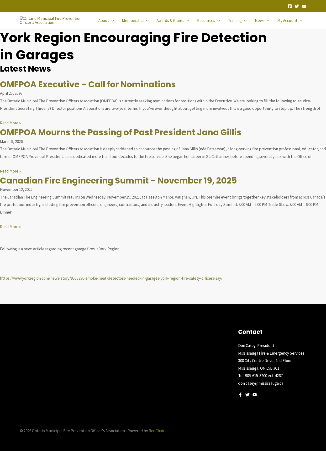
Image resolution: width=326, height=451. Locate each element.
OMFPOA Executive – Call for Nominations (88, 84)
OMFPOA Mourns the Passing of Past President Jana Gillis (121, 132)
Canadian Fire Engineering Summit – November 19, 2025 (118, 180)
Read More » (10, 123)
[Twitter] (297, 6)
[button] (111, 20)
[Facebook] (290, 6)
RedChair (156, 430)
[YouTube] (304, 6)
